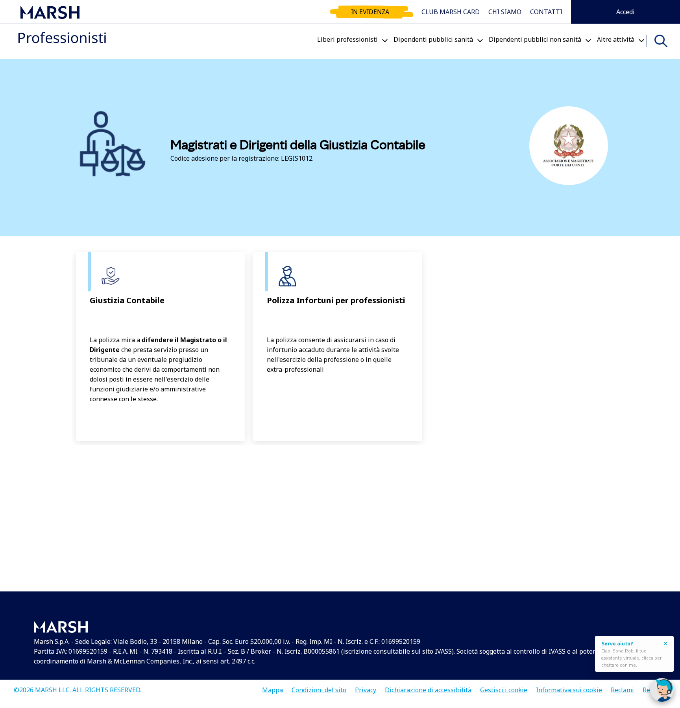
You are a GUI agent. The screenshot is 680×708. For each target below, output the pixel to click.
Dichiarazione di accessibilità (428, 687)
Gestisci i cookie (503, 687)
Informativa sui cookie (569, 687)
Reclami (622, 687)
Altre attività (615, 39)
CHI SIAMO (504, 11)
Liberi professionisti (347, 39)
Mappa (272, 687)
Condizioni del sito (319, 687)
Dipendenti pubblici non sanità (535, 39)
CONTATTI (546, 11)
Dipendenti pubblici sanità (433, 39)
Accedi (625, 11)
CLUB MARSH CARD (450, 11)
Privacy (365, 687)
